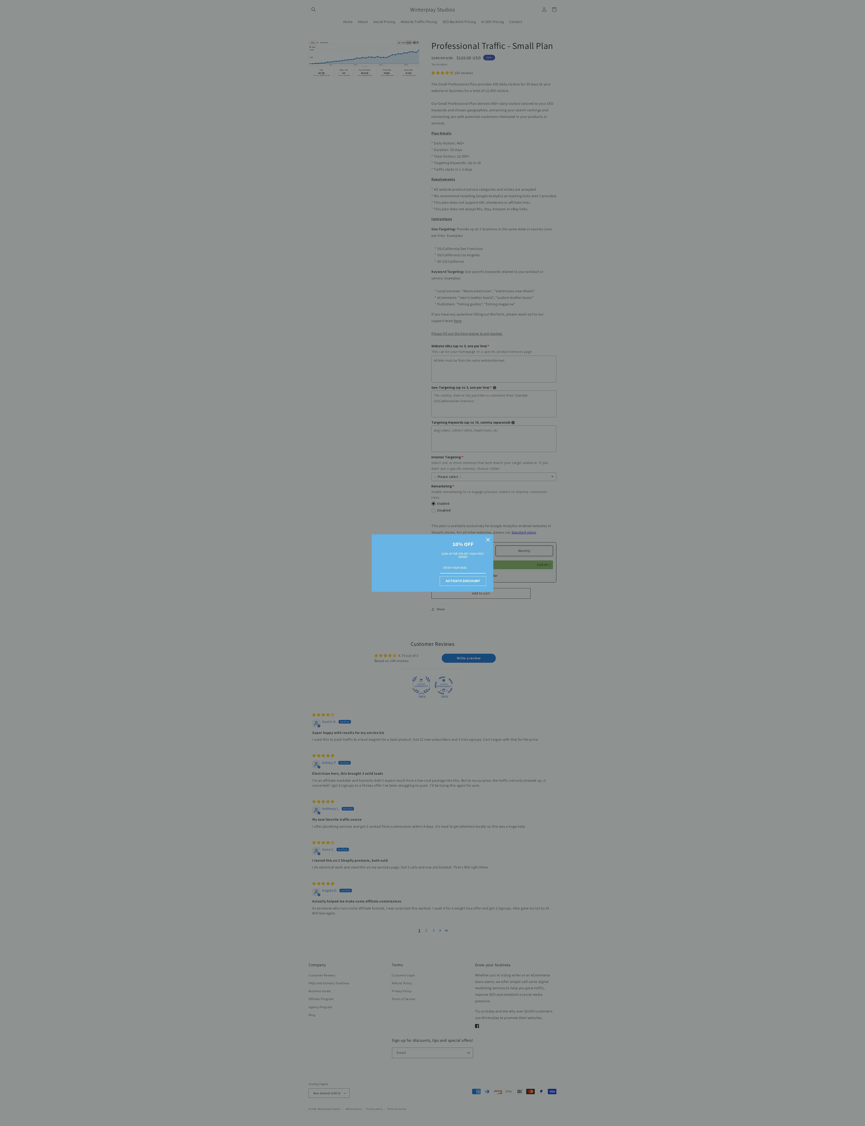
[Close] (488, 539)
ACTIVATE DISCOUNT (463, 581)
